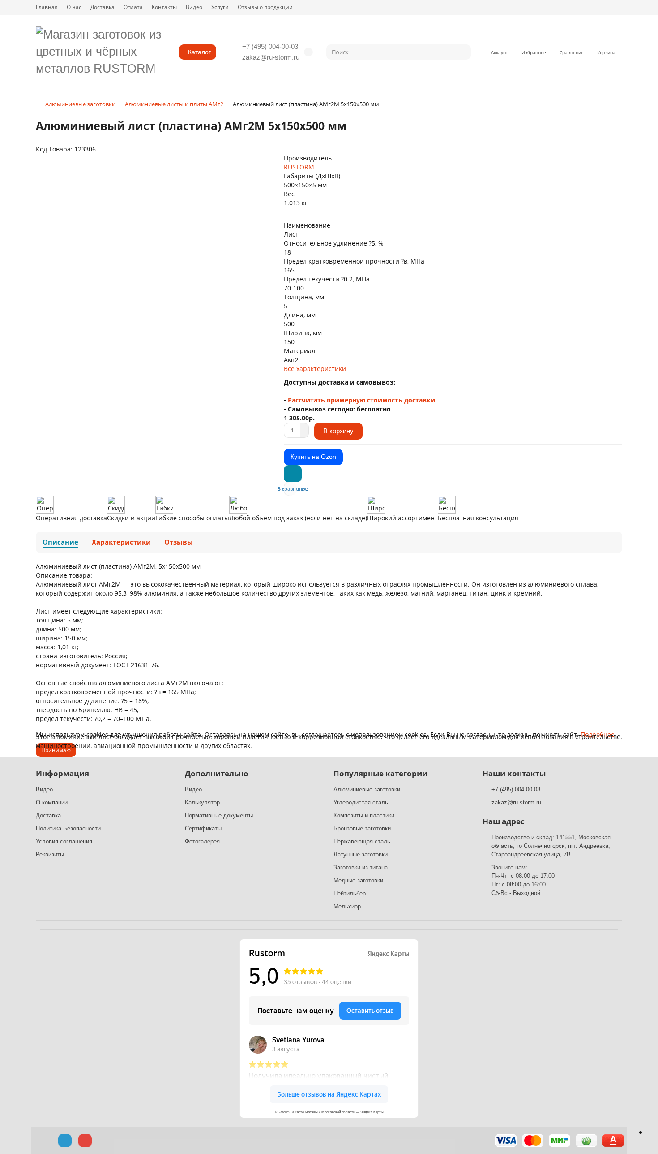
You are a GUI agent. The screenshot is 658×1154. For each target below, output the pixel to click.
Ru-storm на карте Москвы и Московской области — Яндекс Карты (329, 1112)
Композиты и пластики (363, 815)
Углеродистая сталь (360, 802)
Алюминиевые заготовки (80, 104)
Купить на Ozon (313, 456)
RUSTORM (299, 167)
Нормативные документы (219, 815)
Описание (60, 542)
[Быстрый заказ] (293, 473)
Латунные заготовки (360, 854)
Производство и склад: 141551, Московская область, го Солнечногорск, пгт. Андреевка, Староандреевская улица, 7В (551, 846)
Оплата (133, 6)
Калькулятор (202, 802)
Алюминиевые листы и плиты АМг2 (174, 104)
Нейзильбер (349, 893)
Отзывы (178, 542)
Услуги (220, 6)
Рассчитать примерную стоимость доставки (361, 400)
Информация (62, 773)
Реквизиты (50, 854)
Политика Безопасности (68, 828)
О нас (74, 6)
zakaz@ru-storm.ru (270, 57)
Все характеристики (315, 368)
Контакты (164, 6)
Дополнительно (216, 773)
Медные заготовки (358, 880)
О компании (52, 802)
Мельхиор (347, 906)
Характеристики (121, 542)
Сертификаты (203, 828)
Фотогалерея (202, 841)
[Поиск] (461, 52)
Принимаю (56, 750)
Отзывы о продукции (265, 6)
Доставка (102, 6)
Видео (194, 6)
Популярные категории (380, 773)
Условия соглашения (64, 841)
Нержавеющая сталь (361, 841)
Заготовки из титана (360, 867)
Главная (47, 6)
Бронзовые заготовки (362, 828)
